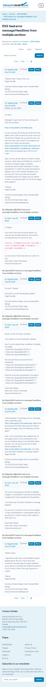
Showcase (6, 651)
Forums (12, 14)
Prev (23, 61)
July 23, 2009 (10, 72)
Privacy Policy (30, 648)
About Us (28, 645)
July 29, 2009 (10, 106)
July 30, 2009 (16, 44)
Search (39, 55)
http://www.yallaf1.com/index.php (18, 449)
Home (4, 14)
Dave (9, 218)
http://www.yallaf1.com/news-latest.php (21, 146)
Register (38, 49)
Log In (29, 49)
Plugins (5, 648)
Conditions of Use (32, 651)
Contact (28, 655)
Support (5, 655)
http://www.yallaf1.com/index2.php (18, 128)
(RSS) (24, 44)
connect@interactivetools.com (14, 627)
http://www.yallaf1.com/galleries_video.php (22, 148)
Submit (39, 680)
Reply (31, 69)
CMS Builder (22, 14)
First (16, 61)
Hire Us (5, 658)
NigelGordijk (12, 70)
